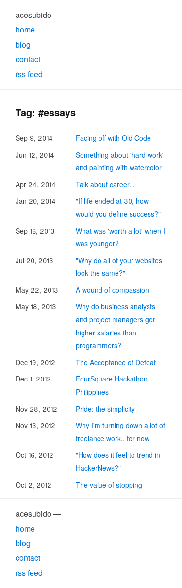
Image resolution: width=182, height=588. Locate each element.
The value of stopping (109, 485)
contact (28, 58)
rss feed (29, 73)
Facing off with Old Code (113, 138)
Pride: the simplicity (105, 408)
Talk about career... (105, 184)
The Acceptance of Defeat (116, 362)
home (25, 29)
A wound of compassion (112, 290)
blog (23, 44)
